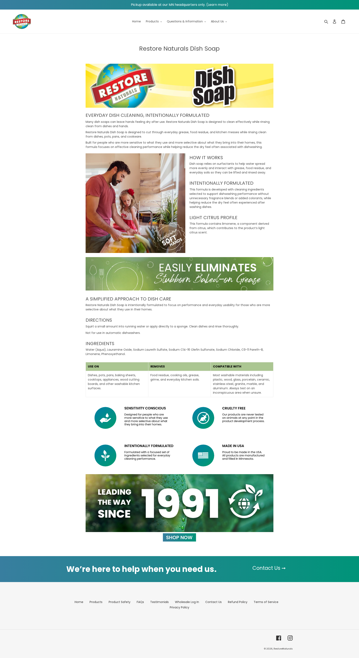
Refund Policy (237, 602)
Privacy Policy (179, 607)
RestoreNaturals (283, 648)
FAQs (140, 602)
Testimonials (159, 602)
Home (79, 602)
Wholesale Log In (187, 602)
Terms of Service (266, 602)
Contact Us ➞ (269, 568)
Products (96, 602)
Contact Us (213, 602)
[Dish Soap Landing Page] (179, 537)
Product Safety (119, 602)
